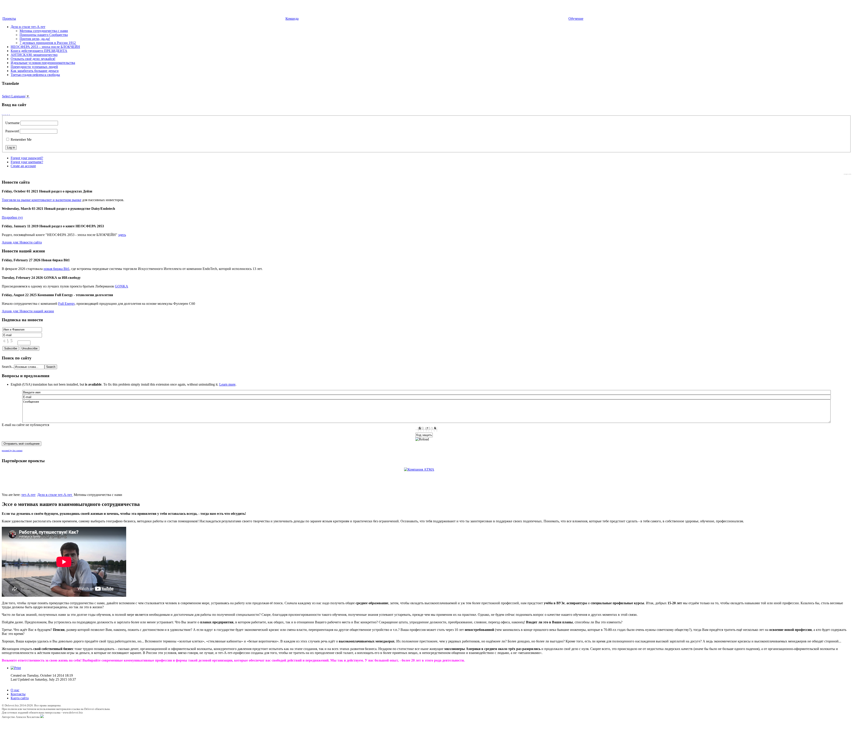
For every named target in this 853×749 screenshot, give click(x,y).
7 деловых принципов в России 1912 (48, 43)
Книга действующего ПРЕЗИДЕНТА (39, 51)
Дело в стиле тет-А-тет (28, 27)
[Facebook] (2, 113)
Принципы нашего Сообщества (44, 35)
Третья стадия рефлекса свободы (35, 75)
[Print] (16, 668)
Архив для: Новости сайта (22, 242)
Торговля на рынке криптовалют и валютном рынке (41, 200)
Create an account (23, 166)
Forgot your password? (27, 158)
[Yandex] (9, 113)
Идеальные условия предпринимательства (43, 63)
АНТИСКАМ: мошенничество (34, 55)
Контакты (18, 694)
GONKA (121, 286)
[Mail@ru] (5, 113)
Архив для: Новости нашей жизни (28, 311)
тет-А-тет (28, 495)
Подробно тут (12, 217)
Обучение (575, 18)
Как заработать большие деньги (35, 71)
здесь (122, 235)
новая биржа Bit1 (57, 269)
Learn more (227, 384)
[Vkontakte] (7, 113)
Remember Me (21, 139)
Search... (8, 367)
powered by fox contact (12, 450)
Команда (292, 18)
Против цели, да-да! (35, 39)
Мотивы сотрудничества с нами (44, 31)
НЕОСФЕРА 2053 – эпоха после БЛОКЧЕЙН (45, 47)
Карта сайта (20, 698)
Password (12, 131)
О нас (15, 690)
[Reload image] (422, 439)
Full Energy (66, 303)
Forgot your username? (27, 162)
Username (12, 123)
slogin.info (847, 174)
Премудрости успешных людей (34, 67)
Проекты (9, 18)
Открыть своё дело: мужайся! (33, 59)
